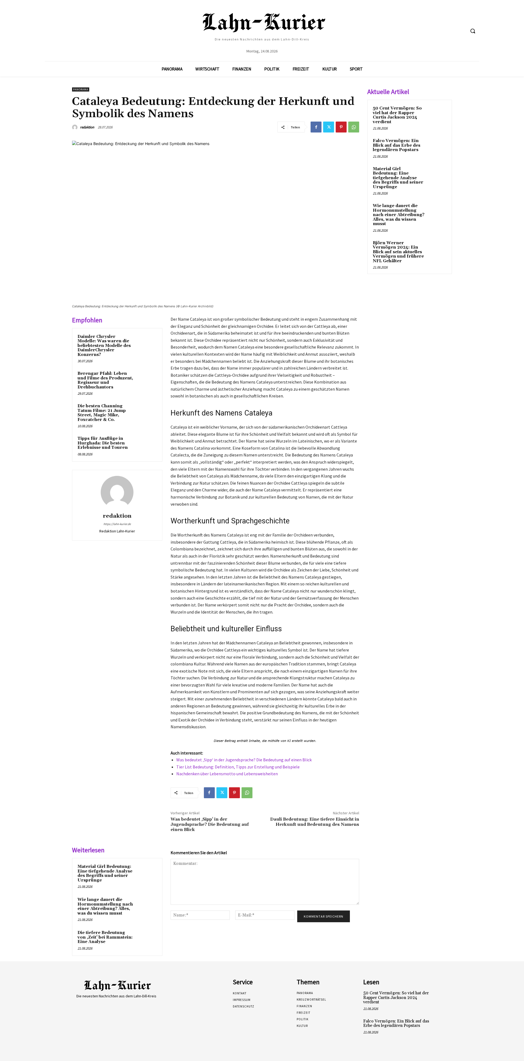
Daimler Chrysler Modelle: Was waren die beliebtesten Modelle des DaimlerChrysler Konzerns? (104, 345)
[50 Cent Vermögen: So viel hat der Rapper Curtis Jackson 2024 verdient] (436, 114)
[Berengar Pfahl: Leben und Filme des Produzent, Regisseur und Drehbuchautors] (146, 380)
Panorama (80, 89)
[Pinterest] (341, 127)
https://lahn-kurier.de (117, 524)
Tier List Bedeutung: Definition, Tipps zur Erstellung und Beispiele (238, 767)
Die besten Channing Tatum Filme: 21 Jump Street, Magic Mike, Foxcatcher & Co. (102, 412)
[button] (472, 30)
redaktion (87, 127)
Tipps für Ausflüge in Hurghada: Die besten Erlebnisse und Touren (103, 443)
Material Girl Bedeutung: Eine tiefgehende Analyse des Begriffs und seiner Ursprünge (105, 873)
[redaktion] (75, 127)
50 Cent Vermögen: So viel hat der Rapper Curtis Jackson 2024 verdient (397, 115)
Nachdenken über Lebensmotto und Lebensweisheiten (227, 773)
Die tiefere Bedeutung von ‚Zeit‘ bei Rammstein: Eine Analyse (105, 937)
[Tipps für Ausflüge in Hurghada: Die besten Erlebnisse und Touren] (146, 445)
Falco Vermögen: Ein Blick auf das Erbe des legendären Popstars (396, 145)
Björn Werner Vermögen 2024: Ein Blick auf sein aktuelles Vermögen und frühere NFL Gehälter (398, 252)
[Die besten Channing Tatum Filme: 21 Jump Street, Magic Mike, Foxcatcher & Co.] (146, 413)
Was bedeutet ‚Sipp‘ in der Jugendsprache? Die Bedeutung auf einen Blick (244, 759)
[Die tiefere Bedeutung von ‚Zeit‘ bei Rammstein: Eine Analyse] (146, 940)
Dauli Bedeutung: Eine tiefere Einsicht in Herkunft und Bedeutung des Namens (314, 822)
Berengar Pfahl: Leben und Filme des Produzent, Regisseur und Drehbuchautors (105, 380)
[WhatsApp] (353, 127)
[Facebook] (316, 127)
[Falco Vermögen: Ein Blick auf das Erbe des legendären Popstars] (436, 147)
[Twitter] (328, 127)
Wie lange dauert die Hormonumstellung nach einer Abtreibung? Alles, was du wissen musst (105, 906)
